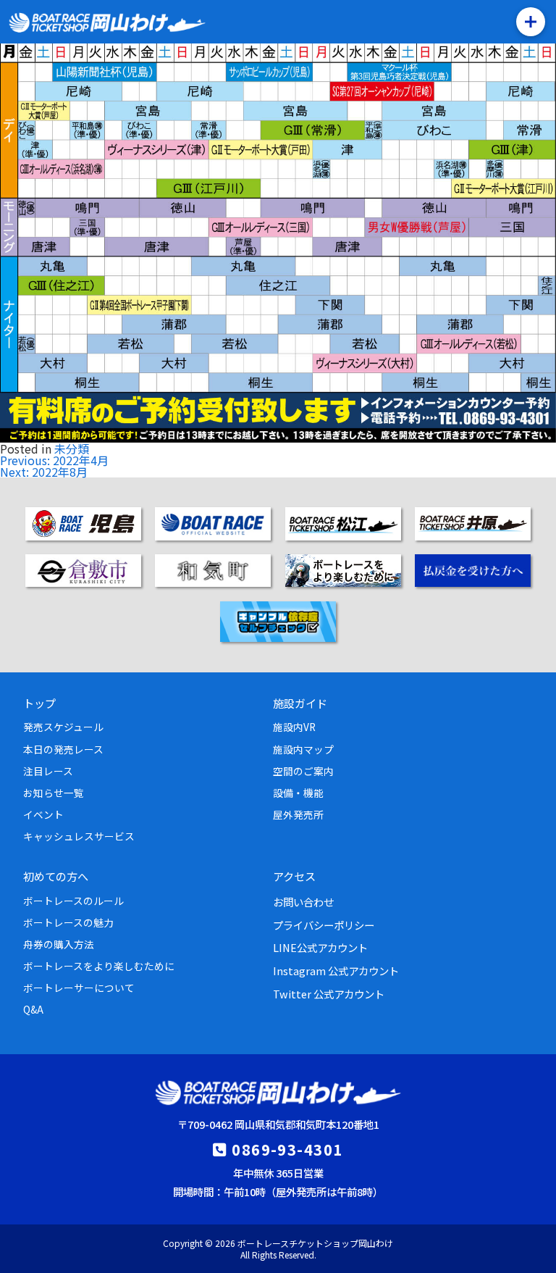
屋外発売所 (298, 814)
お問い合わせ (303, 901)
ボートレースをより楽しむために (98, 966)
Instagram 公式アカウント (336, 970)
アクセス (294, 876)
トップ (39, 703)
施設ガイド (300, 703)
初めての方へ (55, 876)
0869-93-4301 (287, 1149)
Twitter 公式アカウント (328, 993)
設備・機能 (298, 792)
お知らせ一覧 (53, 792)
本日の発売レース (63, 749)
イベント (43, 814)
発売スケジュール (63, 726)
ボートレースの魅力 (68, 922)
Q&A (33, 1009)
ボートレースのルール (73, 900)
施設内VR (294, 726)
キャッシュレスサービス (79, 836)
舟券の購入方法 (58, 944)
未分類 (71, 448)
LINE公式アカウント (320, 947)
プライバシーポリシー (323, 924)
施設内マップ (303, 749)
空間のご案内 (303, 771)
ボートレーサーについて (79, 987)
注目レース (48, 771)
